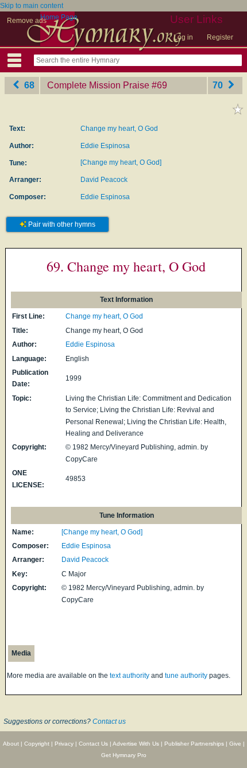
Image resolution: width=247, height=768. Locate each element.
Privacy (64, 743)
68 (28, 85)
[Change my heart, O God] (120, 162)
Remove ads (27, 21)
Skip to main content (31, 6)
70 (219, 85)
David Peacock (104, 180)
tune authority (186, 676)
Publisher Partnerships (194, 743)
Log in (183, 37)
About (11, 743)
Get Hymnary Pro (123, 755)
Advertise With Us (136, 743)
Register (220, 37)
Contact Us (93, 743)
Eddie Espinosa (105, 146)
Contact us (109, 721)
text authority (129, 676)
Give (235, 743)
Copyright (36, 743)
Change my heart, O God (119, 129)
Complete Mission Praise (98, 85)
